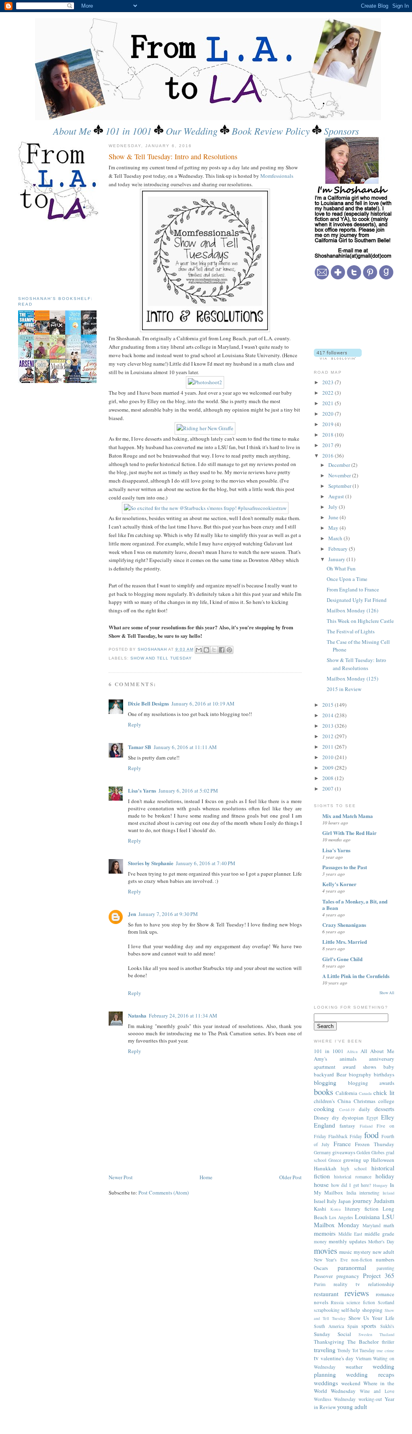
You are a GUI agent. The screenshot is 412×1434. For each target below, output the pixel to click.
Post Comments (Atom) (163, 1192)
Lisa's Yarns (142, 790)
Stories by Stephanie (150, 863)
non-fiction (361, 1260)
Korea (335, 1209)
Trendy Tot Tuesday (356, 1350)
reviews (356, 1293)
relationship (381, 1284)
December (339, 464)
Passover (323, 1276)
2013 (328, 725)
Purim (319, 1284)
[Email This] (199, 650)
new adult (383, 1251)
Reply (134, 724)
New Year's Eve (331, 1260)
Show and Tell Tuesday (161, 658)
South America (329, 1326)
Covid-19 (346, 1109)
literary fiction (362, 1208)
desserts (384, 1109)
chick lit (383, 1093)
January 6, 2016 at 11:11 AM (185, 747)
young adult (352, 1407)
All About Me (377, 1051)
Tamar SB (139, 747)
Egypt (372, 1118)
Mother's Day (381, 1241)
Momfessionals (276, 175)
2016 (328, 455)
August (336, 496)
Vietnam (363, 1358)
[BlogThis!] (206, 650)
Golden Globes (370, 1152)
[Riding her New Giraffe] (205, 428)
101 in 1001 (128, 130)
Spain (352, 1326)
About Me (72, 130)
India (351, 1193)
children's (324, 1101)
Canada (365, 1093)
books (323, 1091)
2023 (328, 382)
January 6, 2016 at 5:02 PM (188, 790)
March (336, 538)
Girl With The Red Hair (349, 833)
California (346, 1093)
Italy (332, 1201)
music (345, 1251)
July (333, 506)
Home (206, 1177)
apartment (325, 1066)
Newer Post (121, 1177)
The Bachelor (363, 1341)
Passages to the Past (344, 867)
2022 (328, 392)
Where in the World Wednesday (354, 1387)
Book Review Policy (271, 130)
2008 (328, 778)
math (388, 1225)
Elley (387, 1117)
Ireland (388, 1193)
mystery (362, 1251)
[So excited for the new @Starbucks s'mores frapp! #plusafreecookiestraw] (205, 508)
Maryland (372, 1225)
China (344, 1101)
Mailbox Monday (336, 1225)
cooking (324, 1109)
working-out (370, 1399)
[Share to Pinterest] (229, 650)
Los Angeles (341, 1217)
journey (362, 1201)
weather (354, 1366)
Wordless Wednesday (335, 1399)
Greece (334, 1160)
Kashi (320, 1208)
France (342, 1144)
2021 (328, 403)
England (324, 1125)
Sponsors (341, 130)
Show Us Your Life (371, 1318)
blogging (325, 1082)
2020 (328, 413)
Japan (344, 1201)
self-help (350, 1309)
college (386, 1101)
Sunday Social (332, 1334)
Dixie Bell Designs (148, 703)
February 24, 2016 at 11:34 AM (183, 1015)
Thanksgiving (329, 1341)
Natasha (137, 1015)
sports (368, 1326)
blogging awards (371, 1082)
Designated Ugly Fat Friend (357, 600)
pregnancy (347, 1276)
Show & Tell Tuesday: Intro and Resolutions (356, 664)
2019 (328, 424)
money (320, 1241)
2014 (328, 715)
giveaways (343, 1152)
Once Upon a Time (347, 579)
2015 (328, 704)
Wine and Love (377, 1391)
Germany (322, 1152)
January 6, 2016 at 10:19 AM (203, 703)
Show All (386, 992)
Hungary (380, 1185)
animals (348, 1058)
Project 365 (378, 1276)
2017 (328, 445)
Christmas (364, 1101)
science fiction (360, 1302)
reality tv (347, 1284)
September (340, 485)
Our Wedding (192, 130)
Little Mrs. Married (344, 941)
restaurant (326, 1294)
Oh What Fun (341, 568)
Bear (341, 1074)
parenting (385, 1268)
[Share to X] (214, 650)
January (337, 559)
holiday (384, 1176)
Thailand (386, 1334)
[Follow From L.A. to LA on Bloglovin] (338, 357)
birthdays (384, 1074)
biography (360, 1074)
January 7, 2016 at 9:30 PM (168, 914)
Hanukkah (325, 1168)
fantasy (347, 1125)
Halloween (382, 1159)
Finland (366, 1126)
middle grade (379, 1233)
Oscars (321, 1268)
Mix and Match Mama (347, 816)
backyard (324, 1074)
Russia (337, 1302)
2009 (328, 767)
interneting (369, 1193)
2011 (328, 746)
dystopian (353, 1117)
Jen (132, 914)
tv (316, 1358)
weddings (326, 1383)
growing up (356, 1159)
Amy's (320, 1058)
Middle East (350, 1234)
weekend (350, 1383)
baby (388, 1066)
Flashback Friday (345, 1136)
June (334, 517)
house (321, 1184)
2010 (328, 757)
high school (354, 1169)
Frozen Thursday (374, 1144)
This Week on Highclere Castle (360, 620)
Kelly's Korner (339, 884)
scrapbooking (327, 1310)
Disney (321, 1117)
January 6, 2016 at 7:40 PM (205, 863)
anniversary (381, 1058)
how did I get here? (351, 1185)
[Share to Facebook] (222, 650)
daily (364, 1109)
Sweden (365, 1334)
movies (325, 1250)
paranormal (352, 1267)
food (371, 1135)
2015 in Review (344, 689)
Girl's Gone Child (342, 959)
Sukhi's (387, 1326)
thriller (388, 1342)
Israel (319, 1201)
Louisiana (367, 1217)
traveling (325, 1350)
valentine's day (337, 1358)
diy (335, 1117)
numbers (385, 1259)
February (338, 548)
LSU (388, 1217)
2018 (328, 434)
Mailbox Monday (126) (352, 610)
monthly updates (347, 1241)
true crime (385, 1350)
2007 (328, 788)
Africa (352, 1051)
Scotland (386, 1302)
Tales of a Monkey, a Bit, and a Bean (354, 904)
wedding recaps (370, 1374)
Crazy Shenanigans (344, 924)
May (334, 527)
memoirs (325, 1233)
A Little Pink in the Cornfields (355, 976)
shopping (372, 1309)
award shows (359, 1066)
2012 (328, 736)
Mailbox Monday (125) (352, 678)
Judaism (384, 1201)
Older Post (290, 1177)
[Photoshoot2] (205, 382)
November (340, 475)
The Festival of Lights (351, 631)
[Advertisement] (54, 255)
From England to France (353, 589)
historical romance (352, 1177)
